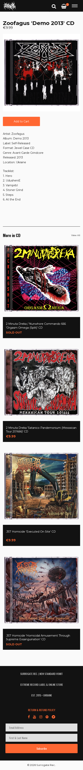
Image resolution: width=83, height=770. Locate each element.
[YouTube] (34, 716)
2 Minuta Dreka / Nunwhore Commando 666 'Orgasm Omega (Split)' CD (36, 325)
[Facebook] (28, 716)
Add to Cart (21, 121)
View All (75, 235)
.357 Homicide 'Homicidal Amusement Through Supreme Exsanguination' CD (38, 637)
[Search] (53, 6)
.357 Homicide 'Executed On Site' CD (31, 531)
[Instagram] (40, 716)
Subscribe (41, 748)
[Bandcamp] (53, 716)
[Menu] (74, 6)
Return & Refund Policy (41, 710)
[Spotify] (47, 716)
